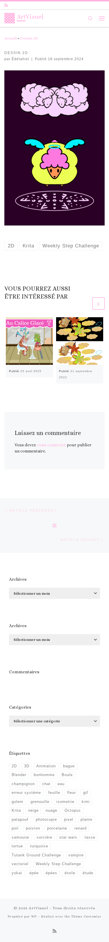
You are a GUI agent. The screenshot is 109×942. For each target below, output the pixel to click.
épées (51, 873)
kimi (86, 802)
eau (61, 784)
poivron (33, 828)
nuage (51, 811)
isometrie (65, 802)
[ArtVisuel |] (9, 17)
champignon (23, 784)
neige (33, 811)
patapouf (20, 820)
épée (34, 873)
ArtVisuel (38, 908)
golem (17, 802)
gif (85, 793)
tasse (90, 837)
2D (14, 766)
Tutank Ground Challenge (36, 855)
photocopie (46, 820)
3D (26, 766)
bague (69, 766)
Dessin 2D (29, 38)
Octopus (73, 811)
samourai (20, 837)
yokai (17, 873)
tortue (17, 846)
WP (34, 916)
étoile (70, 873)
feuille (54, 793)
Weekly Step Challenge (58, 864)
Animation (46, 766)
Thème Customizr (86, 916)
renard (80, 828)
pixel (68, 820)
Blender (19, 775)
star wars (68, 837)
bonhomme (44, 775)
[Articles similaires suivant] (98, 303)
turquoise (39, 846)
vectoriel (20, 864)
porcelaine (57, 828)
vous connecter (51, 445)
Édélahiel (20, 59)
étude (88, 873)
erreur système (26, 793)
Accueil (10, 38)
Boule (67, 775)
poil (15, 828)
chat (46, 784)
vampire (76, 855)
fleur (71, 793)
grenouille (40, 802)
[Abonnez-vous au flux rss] (6, 5)
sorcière (44, 837)
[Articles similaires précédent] (85, 303)
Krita (16, 811)
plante (86, 820)
